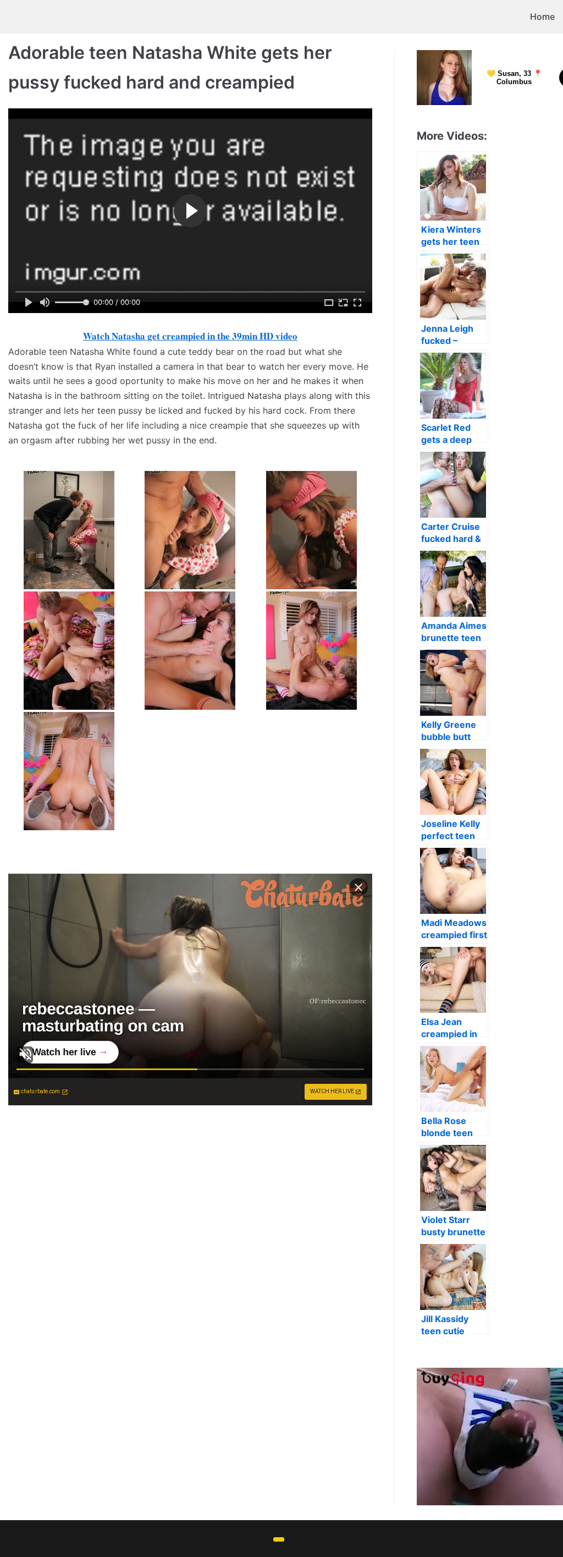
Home (542, 16)
